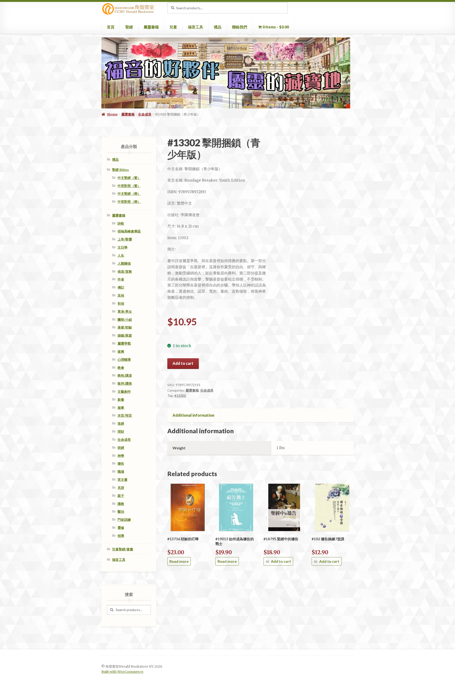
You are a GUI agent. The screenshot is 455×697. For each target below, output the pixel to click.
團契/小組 (125, 319)
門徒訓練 (124, 520)
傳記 (121, 287)
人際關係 (124, 263)
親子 (121, 496)
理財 (121, 431)
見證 (121, 488)
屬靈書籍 (151, 27)
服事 (121, 408)
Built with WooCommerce (122, 672)
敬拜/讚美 (125, 383)
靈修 (121, 528)
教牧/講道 (125, 375)
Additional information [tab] (193, 415)
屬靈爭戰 (124, 343)
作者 (121, 279)
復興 (121, 351)
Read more (179, 561)
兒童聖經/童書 (122, 549)
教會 (121, 368)
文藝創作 (124, 391)
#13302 (180, 395)
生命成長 (144, 114)
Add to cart (183, 363)
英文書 (122, 480)
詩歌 (121, 223)
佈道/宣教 (125, 271)
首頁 (110, 27)
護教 (121, 504)
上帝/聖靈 (125, 239)
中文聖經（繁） (129, 178)
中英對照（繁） (129, 186)
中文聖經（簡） (129, 194)
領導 (121, 536)
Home (112, 114)
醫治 (121, 511)
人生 (121, 255)
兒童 (173, 27)
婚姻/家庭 (125, 335)
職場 (121, 471)
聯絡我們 (239, 27)
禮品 (217, 27)
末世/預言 (125, 415)
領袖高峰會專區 (129, 231)
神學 (121, 456)
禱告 (121, 463)
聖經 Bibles (120, 170)
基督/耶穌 (125, 327)
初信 (121, 303)
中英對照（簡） (129, 202)
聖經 (129, 27)
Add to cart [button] (281, 561)
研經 (121, 448)
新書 (121, 400)
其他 (121, 295)
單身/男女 (125, 311)
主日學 (122, 247)
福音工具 (195, 27)
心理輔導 (124, 359)
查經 (121, 423)
